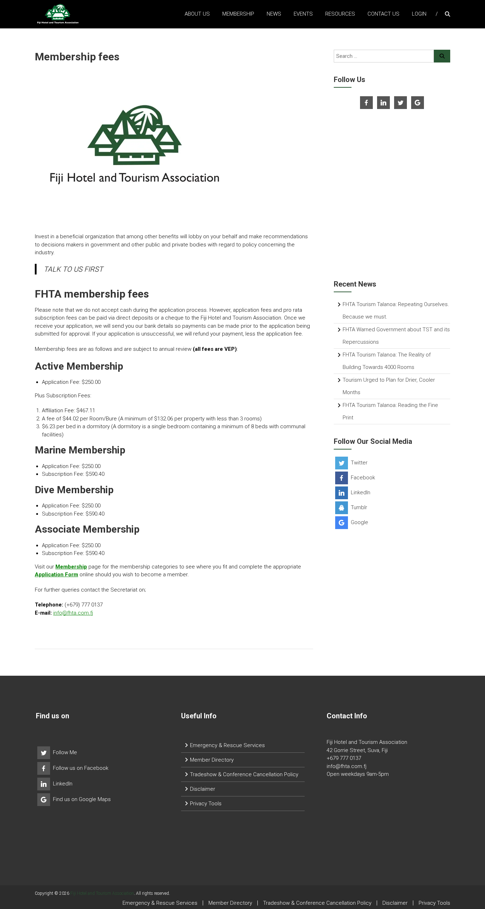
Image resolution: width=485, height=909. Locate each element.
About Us (197, 14)
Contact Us (383, 14)
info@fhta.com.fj (73, 613)
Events (303, 14)
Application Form (56, 574)
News (274, 14)
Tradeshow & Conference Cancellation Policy (244, 774)
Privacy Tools (206, 803)
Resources (340, 14)
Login (419, 14)
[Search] (442, 56)
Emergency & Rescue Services (227, 745)
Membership (238, 14)
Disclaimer (202, 789)
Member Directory (212, 760)
